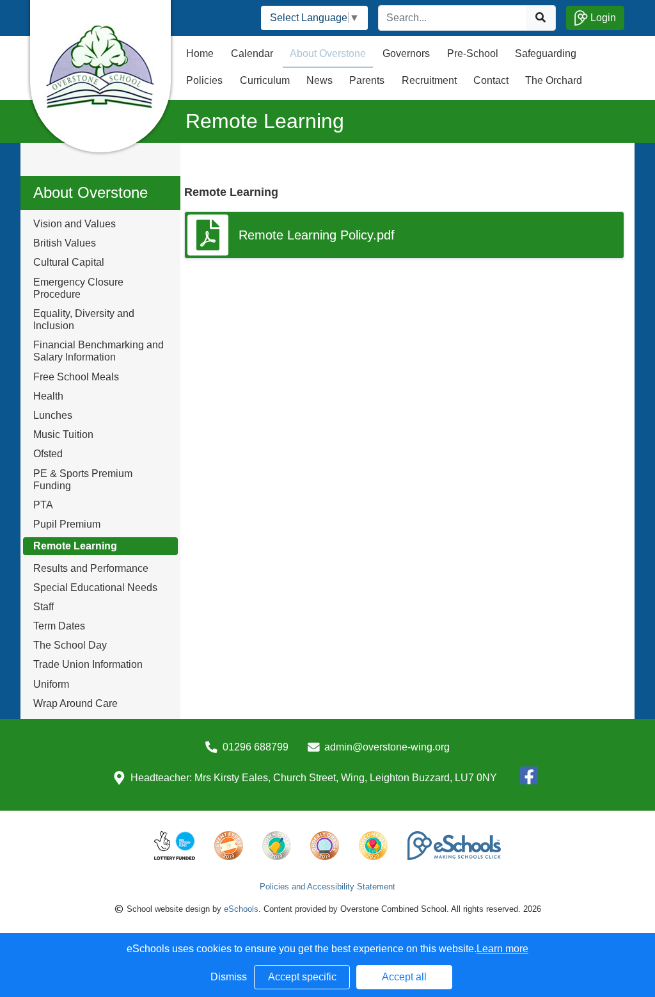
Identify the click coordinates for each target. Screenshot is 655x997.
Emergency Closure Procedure (78, 288)
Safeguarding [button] (545, 53)
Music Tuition (63, 434)
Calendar (252, 53)
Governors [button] (406, 53)
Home (200, 53)
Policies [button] (204, 80)
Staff (43, 606)
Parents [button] (366, 80)
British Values (64, 243)
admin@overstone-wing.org (387, 747)
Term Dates (59, 625)
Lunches (52, 415)
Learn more (502, 948)
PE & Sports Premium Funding (82, 479)
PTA (43, 504)
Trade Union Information (88, 664)
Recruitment (429, 80)
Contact (491, 80)
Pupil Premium (66, 524)
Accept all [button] (404, 976)
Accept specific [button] (302, 976)
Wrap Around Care (75, 703)
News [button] (319, 80)
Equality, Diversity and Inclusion (83, 319)
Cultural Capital (68, 262)
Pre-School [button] (472, 53)
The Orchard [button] (553, 80)
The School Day (70, 645)
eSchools (241, 909)
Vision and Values (74, 223)
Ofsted (48, 453)
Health (48, 396)
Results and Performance (90, 568)
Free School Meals (76, 376)
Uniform (51, 684)
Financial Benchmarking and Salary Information (98, 350)
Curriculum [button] (265, 80)
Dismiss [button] (228, 976)
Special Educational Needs (95, 587)
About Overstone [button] (328, 53)
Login (602, 17)
